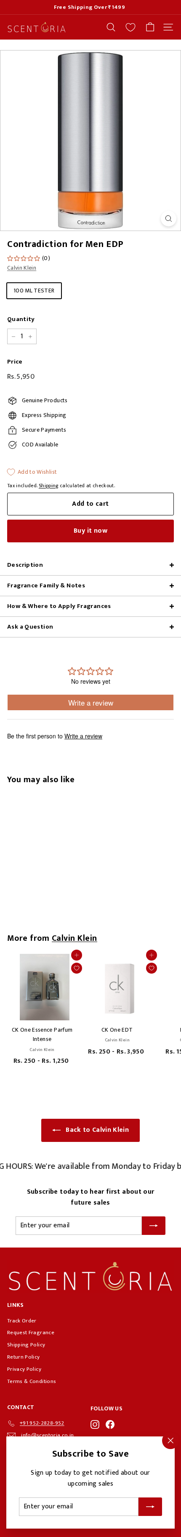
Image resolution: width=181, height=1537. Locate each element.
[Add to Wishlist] (76, 968)
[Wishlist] (130, 27)
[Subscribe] (150, 1506)
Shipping (49, 486)
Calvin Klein (21, 268)
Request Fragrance (30, 1332)
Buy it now (90, 530)
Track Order (22, 1320)
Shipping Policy (26, 1344)
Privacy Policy (24, 1369)
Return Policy (23, 1357)
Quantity (21, 319)
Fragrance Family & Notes (46, 585)
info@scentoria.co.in (47, 1435)
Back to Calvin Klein (97, 1130)
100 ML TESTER (34, 290)
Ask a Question (30, 626)
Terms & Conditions (31, 1381)
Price (15, 362)
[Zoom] (168, 218)
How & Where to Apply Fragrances (59, 606)
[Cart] (150, 27)
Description (25, 565)
